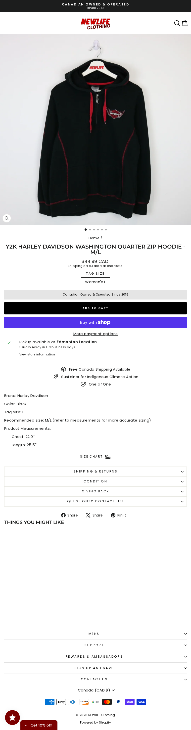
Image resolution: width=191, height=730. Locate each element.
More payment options (95, 334)
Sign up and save (94, 668)
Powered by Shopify (95, 722)
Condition (95, 481)
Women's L (95, 281)
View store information (37, 354)
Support (94, 645)
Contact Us (94, 679)
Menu (94, 633)
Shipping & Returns (96, 471)
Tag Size (95, 274)
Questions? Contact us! (95, 501)
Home (94, 238)
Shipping (75, 266)
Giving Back (95, 491)
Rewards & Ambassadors (94, 656)
